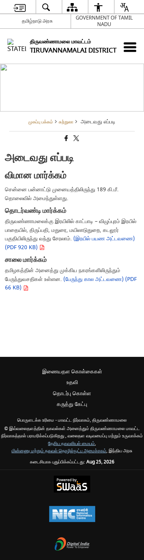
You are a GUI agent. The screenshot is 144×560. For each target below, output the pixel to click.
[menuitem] (19, 7)
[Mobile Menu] (130, 47)
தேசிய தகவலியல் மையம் (71, 443)
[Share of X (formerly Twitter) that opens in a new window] (75, 139)
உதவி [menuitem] (72, 382)
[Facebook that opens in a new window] (65, 139)
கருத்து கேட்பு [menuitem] (72, 404)
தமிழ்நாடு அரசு (37, 21)
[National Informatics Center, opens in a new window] (72, 515)
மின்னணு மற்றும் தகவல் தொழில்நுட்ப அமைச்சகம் (59, 451)
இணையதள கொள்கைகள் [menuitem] (72, 372)
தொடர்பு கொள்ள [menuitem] (72, 393)
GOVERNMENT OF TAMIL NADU (104, 21)
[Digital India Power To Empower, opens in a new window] (72, 545)
